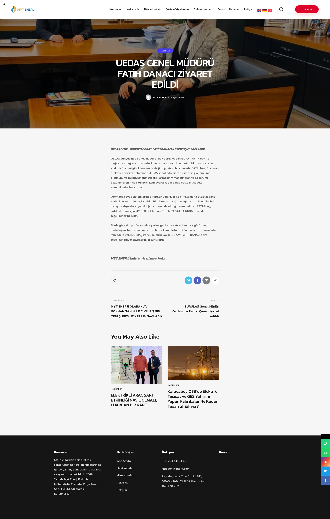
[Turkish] (270, 10)
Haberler (165, 50)
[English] (259, 10)
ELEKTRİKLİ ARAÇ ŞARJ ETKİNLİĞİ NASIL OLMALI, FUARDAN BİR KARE (134, 400)
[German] (265, 10)
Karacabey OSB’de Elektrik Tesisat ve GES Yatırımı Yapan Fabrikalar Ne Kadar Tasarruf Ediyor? (192, 399)
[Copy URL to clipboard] (215, 280)
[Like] (115, 280)
